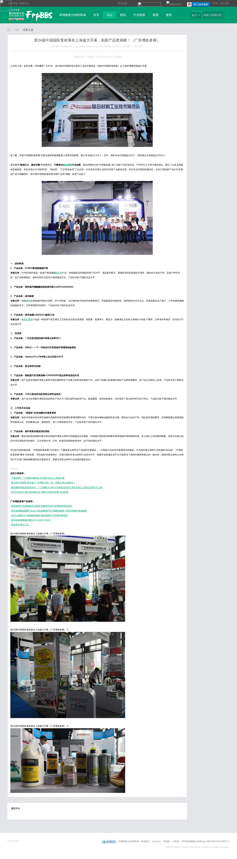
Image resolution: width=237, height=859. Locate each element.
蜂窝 (28, 300)
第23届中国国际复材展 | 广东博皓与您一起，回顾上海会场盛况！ (43, 482)
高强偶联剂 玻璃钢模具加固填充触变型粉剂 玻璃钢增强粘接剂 (41, 506)
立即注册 (224, 3)
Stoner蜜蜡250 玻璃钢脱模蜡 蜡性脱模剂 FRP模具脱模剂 (39, 515)
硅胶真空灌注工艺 (20, 524)
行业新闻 (139, 14)
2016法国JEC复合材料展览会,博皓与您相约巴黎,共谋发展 (39, 492)
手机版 (166, 841)
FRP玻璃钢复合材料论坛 (8, 29)
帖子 (194, 15)
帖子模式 (138, 46)
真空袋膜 (28, 319)
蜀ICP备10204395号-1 (218, 841)
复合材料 (67, 165)
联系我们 (145, 841)
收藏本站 (24, 3)
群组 (123, 14)
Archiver (156, 841)
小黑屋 (175, 841)
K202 (41, 520)
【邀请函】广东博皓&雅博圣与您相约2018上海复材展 (37, 478)
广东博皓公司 (65, 46)
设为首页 (13, 3)
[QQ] (108, 841)
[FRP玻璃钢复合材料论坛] (30, 15)
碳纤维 (59, 273)
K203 (48, 520)
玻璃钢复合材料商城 (72, 14)
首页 (96, 14)
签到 (169, 14)
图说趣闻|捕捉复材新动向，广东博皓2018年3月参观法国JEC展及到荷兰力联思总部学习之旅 (56, 487)
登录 (215, 3)
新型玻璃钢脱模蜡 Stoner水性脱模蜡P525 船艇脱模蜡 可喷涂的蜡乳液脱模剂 (49, 511)
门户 (16, 29)
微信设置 (122, 3)
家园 (155, 14)
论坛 (110, 14)
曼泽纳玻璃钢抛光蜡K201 (23, 520)
